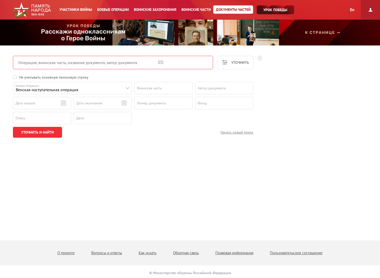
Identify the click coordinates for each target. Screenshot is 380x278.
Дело (80, 118)
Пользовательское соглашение (296, 252)
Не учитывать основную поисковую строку (53, 77)
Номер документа (151, 103)
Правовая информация (234, 252)
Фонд (202, 103)
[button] (128, 88)
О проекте (66, 252)
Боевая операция (27, 86)
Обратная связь (186, 252)
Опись (20, 118)
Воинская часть (149, 88)
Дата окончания (89, 103)
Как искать (147, 252)
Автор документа (212, 88)
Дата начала (25, 103)
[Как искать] (259, 58)
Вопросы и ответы (106, 252)
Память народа (32, 10)
